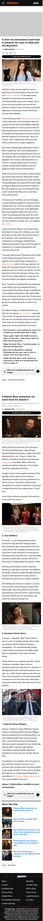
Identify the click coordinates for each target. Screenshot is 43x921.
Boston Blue (12, 865)
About (4, 881)
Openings (29, 881)
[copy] (14, 53)
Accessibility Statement (11, 900)
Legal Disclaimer (32, 896)
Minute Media (11, 908)
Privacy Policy (7, 892)
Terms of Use (31, 892)
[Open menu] (3, 3)
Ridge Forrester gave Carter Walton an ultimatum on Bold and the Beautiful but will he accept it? (20, 360)
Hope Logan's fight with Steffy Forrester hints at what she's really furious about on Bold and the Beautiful (21, 338)
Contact (5, 885)
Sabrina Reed (9, 49)
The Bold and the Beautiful (16, 380)
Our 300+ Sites (32, 885)
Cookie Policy (7, 896)
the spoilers (6, 224)
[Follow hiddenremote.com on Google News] (37, 371)
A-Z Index (30, 900)
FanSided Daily (7, 889)
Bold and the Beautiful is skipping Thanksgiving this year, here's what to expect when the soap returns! (19, 352)
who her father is (25, 313)
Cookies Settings (8, 903)
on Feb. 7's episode (12, 95)
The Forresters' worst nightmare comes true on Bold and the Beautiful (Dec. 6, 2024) (22, 331)
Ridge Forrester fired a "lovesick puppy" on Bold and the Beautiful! (21, 345)
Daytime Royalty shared (30, 118)
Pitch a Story (31, 889)
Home (4, 380)
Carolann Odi (9, 409)
